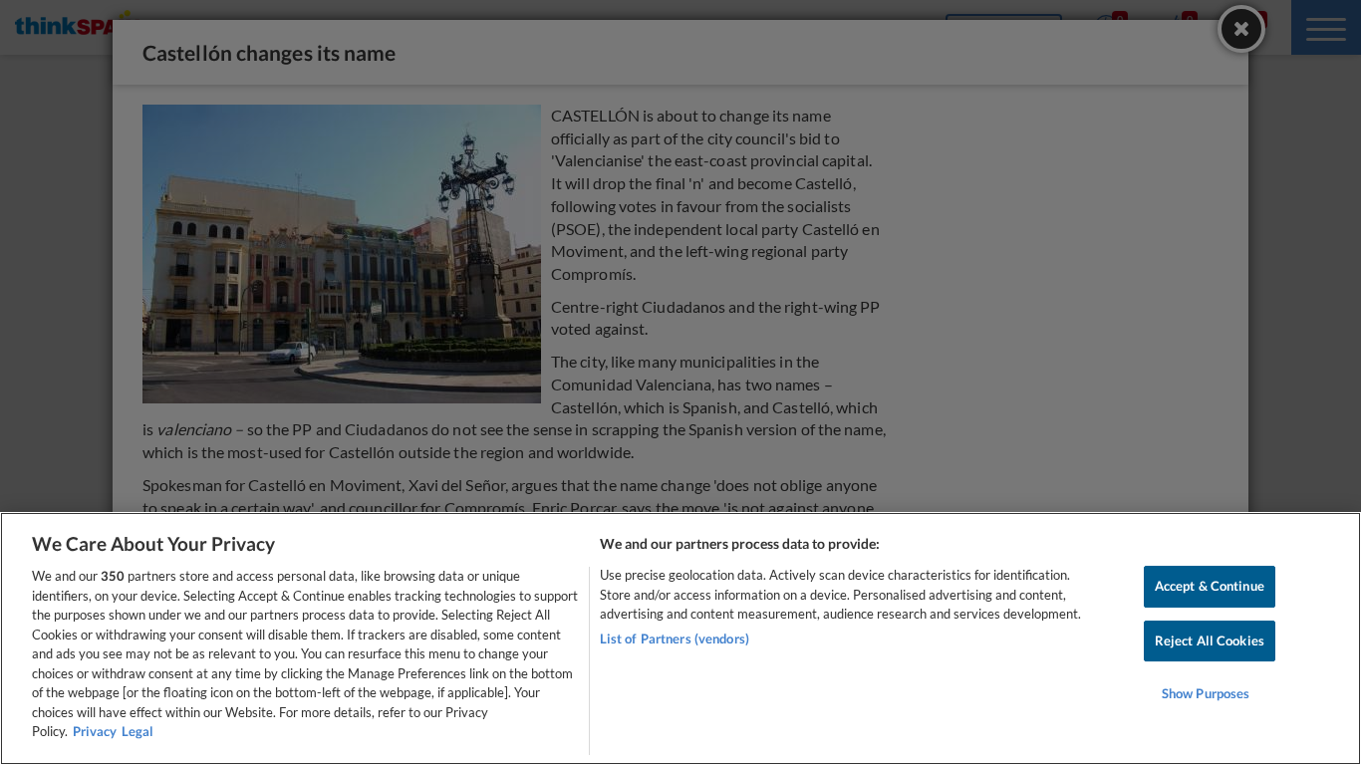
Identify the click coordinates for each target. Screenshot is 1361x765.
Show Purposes (1206, 694)
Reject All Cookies (1209, 640)
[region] (680, 638)
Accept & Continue (1209, 586)
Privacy (95, 731)
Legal (137, 731)
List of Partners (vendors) (674, 638)
